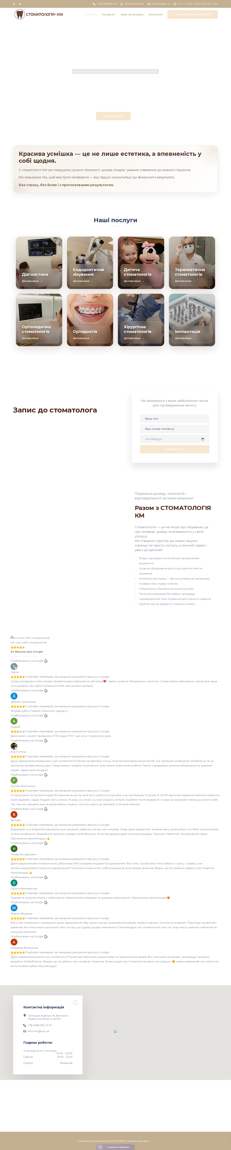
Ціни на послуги (132, 14)
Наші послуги (113, 116)
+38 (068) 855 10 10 (40, 1025)
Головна (91, 14)
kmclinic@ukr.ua (38, 1031)
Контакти (155, 14)
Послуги (108, 14)
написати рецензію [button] (24, 656)
